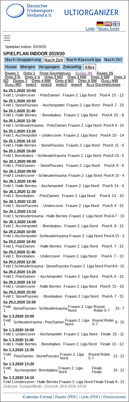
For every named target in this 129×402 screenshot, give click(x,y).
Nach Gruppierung (23, 59)
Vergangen (49, 67)
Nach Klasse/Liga (83, 59)
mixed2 (46, 84)
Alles (90, 67)
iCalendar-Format (37, 397)
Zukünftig (72, 67)
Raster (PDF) (66, 397)
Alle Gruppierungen (103, 84)
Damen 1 (12, 73)
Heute (11, 67)
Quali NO (13, 84)
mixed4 (76, 84)
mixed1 (31, 84)
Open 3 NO (53, 77)
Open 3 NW (76, 77)
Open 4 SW (87, 81)
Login (90, 28)
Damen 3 (20, 81)
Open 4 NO (64, 81)
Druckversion (114, 397)
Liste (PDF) (90, 397)
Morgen (27, 67)
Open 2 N (12, 77)
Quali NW (109, 81)
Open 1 (29, 73)
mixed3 (61, 84)
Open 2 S (32, 77)
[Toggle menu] (7, 38)
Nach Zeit (53, 60)
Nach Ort (113, 59)
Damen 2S (105, 73)
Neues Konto (108, 28)
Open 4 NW (41, 81)
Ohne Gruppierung (55, 73)
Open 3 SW (100, 77)
